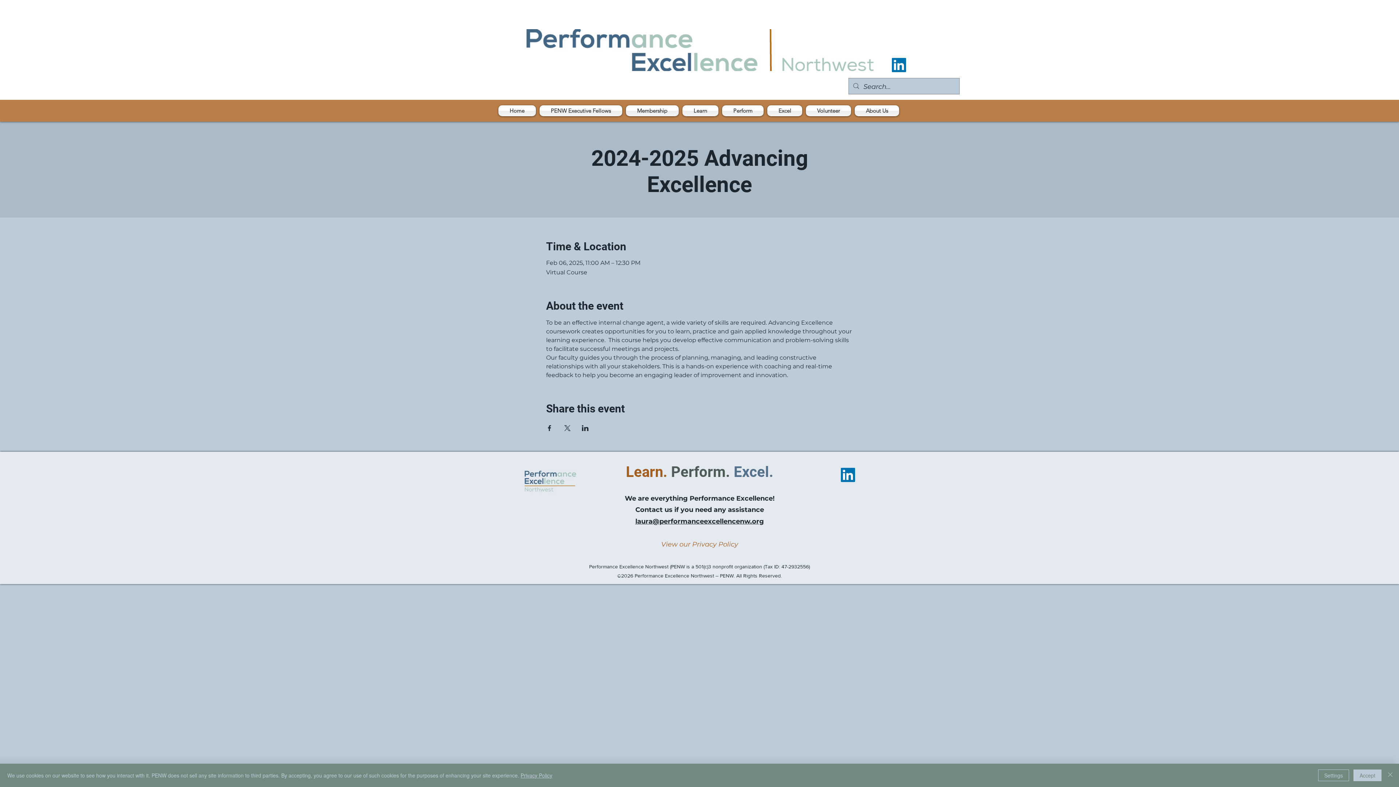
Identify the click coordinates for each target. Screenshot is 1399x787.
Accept (1367, 775)
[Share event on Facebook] (549, 428)
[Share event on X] (567, 428)
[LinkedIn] (899, 65)
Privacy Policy (536, 775)
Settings (1333, 775)
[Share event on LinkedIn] (585, 428)
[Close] (1390, 775)
